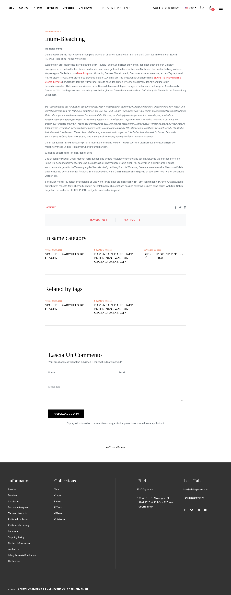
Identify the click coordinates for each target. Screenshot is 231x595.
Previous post (98, 220)
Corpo (57, 495)
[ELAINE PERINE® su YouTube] (205, 510)
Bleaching (82, 73)
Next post (130, 220)
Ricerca (12, 489)
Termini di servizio (17, 513)
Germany (51, 207)
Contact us (14, 561)
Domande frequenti (18, 507)
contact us (13, 549)
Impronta (13, 531)
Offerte (58, 513)
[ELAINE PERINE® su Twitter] (191, 510)
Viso (56, 489)
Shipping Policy (16, 537)
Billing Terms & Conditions (22, 555)
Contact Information (19, 543)
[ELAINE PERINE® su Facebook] (184, 510)
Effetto (58, 507)
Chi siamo (13, 501)
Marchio (12, 495)
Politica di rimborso (18, 519)
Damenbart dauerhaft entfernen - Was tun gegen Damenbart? (113, 257)
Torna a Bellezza (117, 447)
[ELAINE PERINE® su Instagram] (198, 510)
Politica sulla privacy (18, 525)
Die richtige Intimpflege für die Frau (164, 256)
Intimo (57, 501)
